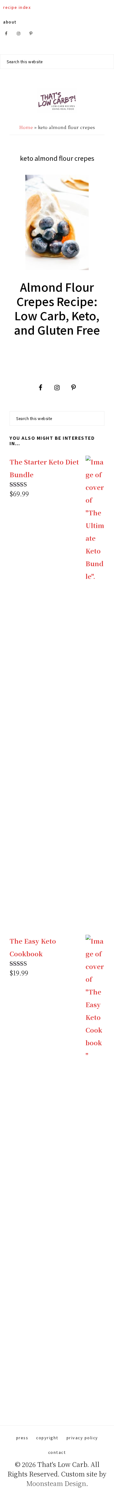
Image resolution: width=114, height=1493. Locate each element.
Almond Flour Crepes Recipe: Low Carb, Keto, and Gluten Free (57, 308)
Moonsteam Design (56, 1483)
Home (26, 127)
